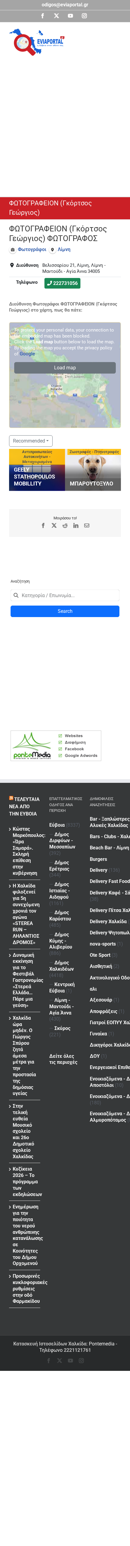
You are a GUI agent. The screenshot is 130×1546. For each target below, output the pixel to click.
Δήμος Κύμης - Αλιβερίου (60, 941)
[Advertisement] (65, 124)
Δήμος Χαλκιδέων (61, 966)
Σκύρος (62, 1028)
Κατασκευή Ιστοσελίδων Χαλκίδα (49, 1344)
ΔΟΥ (95, 1056)
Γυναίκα (98, 1034)
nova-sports (103, 944)
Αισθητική (101, 966)
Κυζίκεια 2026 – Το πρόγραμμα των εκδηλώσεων (25, 1181)
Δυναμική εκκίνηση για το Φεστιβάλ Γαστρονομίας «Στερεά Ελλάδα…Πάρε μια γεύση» (25, 980)
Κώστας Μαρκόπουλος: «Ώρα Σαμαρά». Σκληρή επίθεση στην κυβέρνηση (25, 851)
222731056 (65, 283)
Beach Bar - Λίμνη (109, 848)
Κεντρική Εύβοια (62, 988)
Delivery (98, 870)
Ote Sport (100, 955)
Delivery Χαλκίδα (108, 921)
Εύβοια (57, 825)
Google (27, 354)
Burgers (98, 859)
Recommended (29, 441)
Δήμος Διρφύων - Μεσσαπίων (62, 841)
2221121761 (77, 1350)
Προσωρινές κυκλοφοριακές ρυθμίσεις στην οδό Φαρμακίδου (25, 1288)
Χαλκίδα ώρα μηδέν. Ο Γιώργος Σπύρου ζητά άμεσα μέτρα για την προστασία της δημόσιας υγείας (24, 1056)
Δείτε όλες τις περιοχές (63, 1059)
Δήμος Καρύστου (60, 916)
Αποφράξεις (103, 1011)
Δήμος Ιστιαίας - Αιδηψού (59, 890)
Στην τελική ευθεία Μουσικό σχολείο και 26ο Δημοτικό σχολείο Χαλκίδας (23, 1131)
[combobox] (65, 595)
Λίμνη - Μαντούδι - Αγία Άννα (61, 1006)
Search (65, 611)
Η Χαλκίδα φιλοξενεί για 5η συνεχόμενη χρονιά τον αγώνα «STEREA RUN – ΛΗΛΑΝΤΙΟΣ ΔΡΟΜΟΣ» (25, 914)
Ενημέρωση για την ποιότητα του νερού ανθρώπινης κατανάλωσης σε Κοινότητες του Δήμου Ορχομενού (25, 1235)
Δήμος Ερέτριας (59, 866)
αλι (93, 989)
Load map (65, 368)
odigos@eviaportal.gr (65, 5)
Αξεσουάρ (101, 1000)
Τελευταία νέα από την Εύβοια (24, 806)
